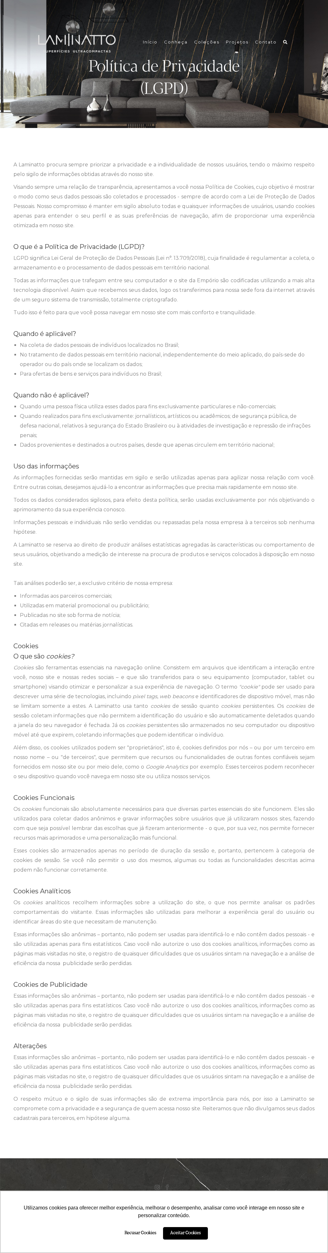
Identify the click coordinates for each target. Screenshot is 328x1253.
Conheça (176, 41)
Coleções (206, 41)
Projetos (237, 41)
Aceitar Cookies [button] (185, 1233)
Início (150, 41)
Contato (266, 41)
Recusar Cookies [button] (140, 1233)
